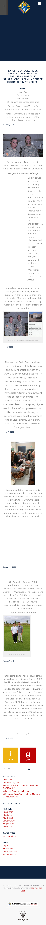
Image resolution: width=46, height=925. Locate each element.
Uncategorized (9, 836)
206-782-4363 (36, 888)
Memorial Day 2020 (11, 782)
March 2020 (8, 818)
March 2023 (8, 812)
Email (23, 891)
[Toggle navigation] (39, 3)
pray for (23, 136)
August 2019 (8, 824)
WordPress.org (9, 854)
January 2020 (9, 821)
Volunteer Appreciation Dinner (16, 791)
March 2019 (8, 827)
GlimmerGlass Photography (23, 671)
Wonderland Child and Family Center (23, 578)
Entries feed (8, 848)
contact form (23, 358)
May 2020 (7, 815)
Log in (5, 846)
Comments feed (10, 851)
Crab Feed (7, 779)
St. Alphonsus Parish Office (23, 67)
